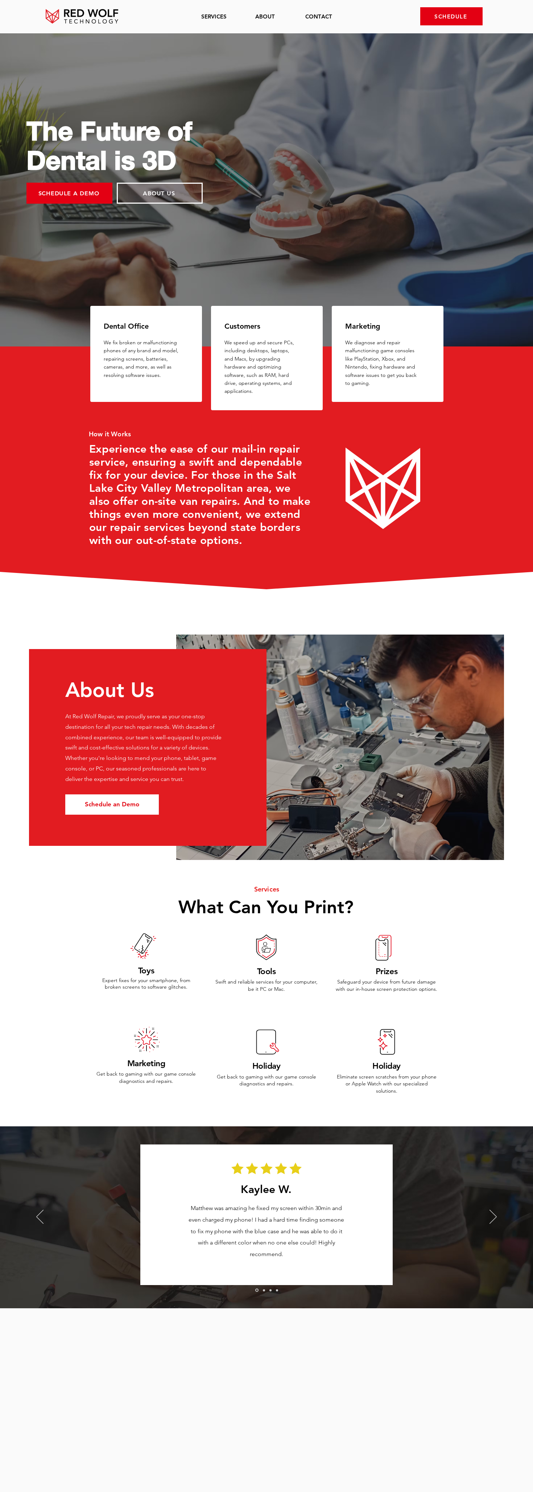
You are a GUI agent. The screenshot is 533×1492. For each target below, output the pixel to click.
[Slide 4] (277, 1290)
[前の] (40, 1217)
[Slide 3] (270, 1290)
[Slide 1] (256, 1290)
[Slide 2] (263, 1290)
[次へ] (493, 1217)
